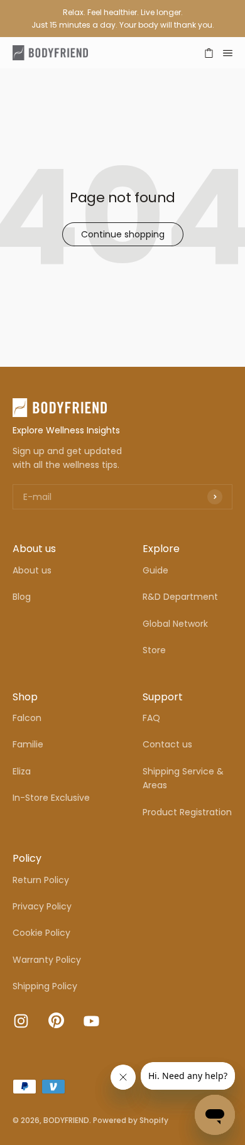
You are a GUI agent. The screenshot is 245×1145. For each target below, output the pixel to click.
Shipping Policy (45, 986)
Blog (22, 596)
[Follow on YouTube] (91, 1020)
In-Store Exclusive (51, 797)
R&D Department (180, 596)
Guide (155, 570)
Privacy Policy (42, 906)
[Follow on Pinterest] (56, 1025)
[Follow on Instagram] (21, 1020)
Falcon (27, 718)
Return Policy (41, 880)
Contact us (167, 744)
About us (32, 570)
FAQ (151, 718)
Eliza (22, 771)
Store (154, 650)
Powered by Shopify (130, 1120)
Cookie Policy (41, 932)
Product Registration (187, 812)
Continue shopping (123, 234)
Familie (28, 744)
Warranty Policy (47, 959)
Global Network (175, 623)
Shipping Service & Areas (183, 778)
